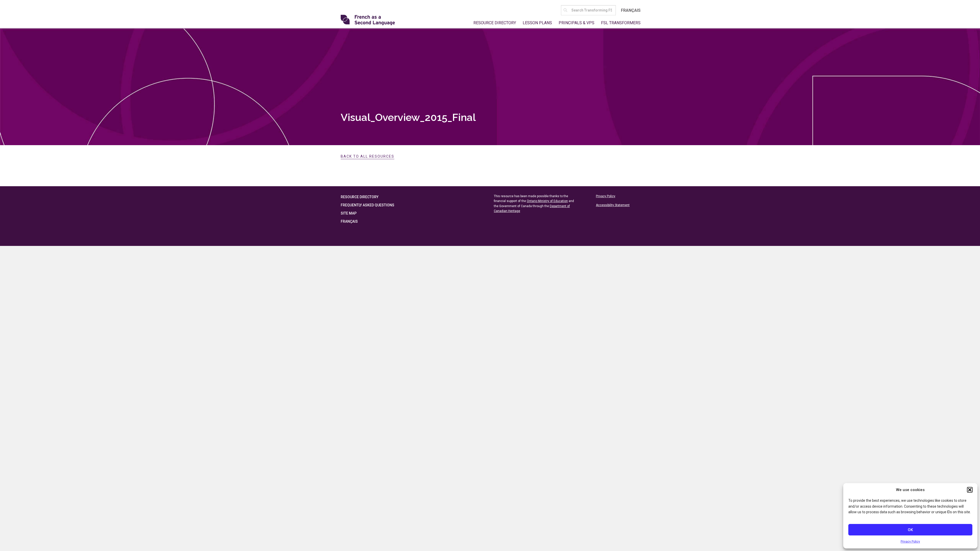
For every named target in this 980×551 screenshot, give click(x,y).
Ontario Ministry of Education (547, 201)
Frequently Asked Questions (367, 205)
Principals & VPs (576, 22)
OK (910, 530)
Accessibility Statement (613, 205)
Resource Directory (494, 22)
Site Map (349, 213)
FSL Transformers (621, 22)
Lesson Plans (537, 22)
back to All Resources (367, 156)
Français (631, 10)
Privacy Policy (910, 541)
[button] (969, 489)
